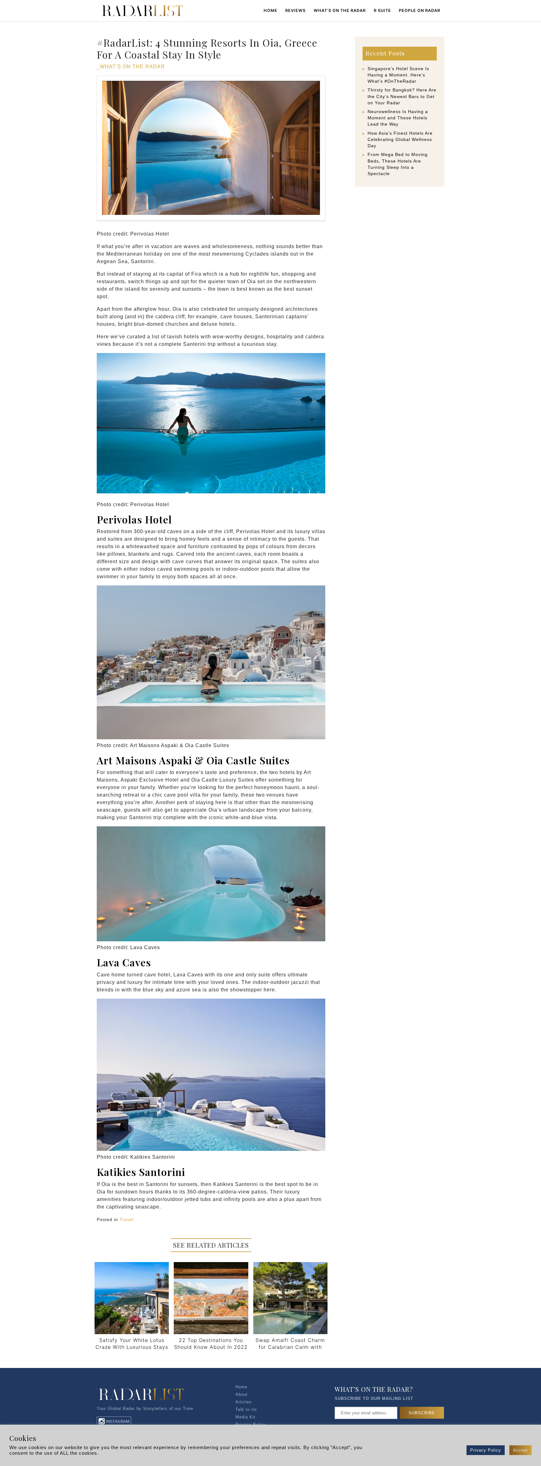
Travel (127, 1219)
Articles (243, 1402)
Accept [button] (520, 1450)
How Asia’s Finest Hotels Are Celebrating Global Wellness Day (400, 139)
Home (270, 10)
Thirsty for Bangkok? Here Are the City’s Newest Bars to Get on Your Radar (402, 96)
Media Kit (245, 1417)
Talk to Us (246, 1409)
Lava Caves (124, 962)
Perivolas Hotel (134, 519)
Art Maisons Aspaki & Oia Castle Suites (193, 760)
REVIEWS (295, 10)
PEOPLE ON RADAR (419, 10)
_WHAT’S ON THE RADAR (131, 66)
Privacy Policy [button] (485, 1450)
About (241, 1394)
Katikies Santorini (141, 1171)
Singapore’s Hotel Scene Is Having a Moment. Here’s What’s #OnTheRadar (398, 75)
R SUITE (382, 10)
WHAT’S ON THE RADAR (340, 10)
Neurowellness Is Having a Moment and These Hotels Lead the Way (398, 118)
